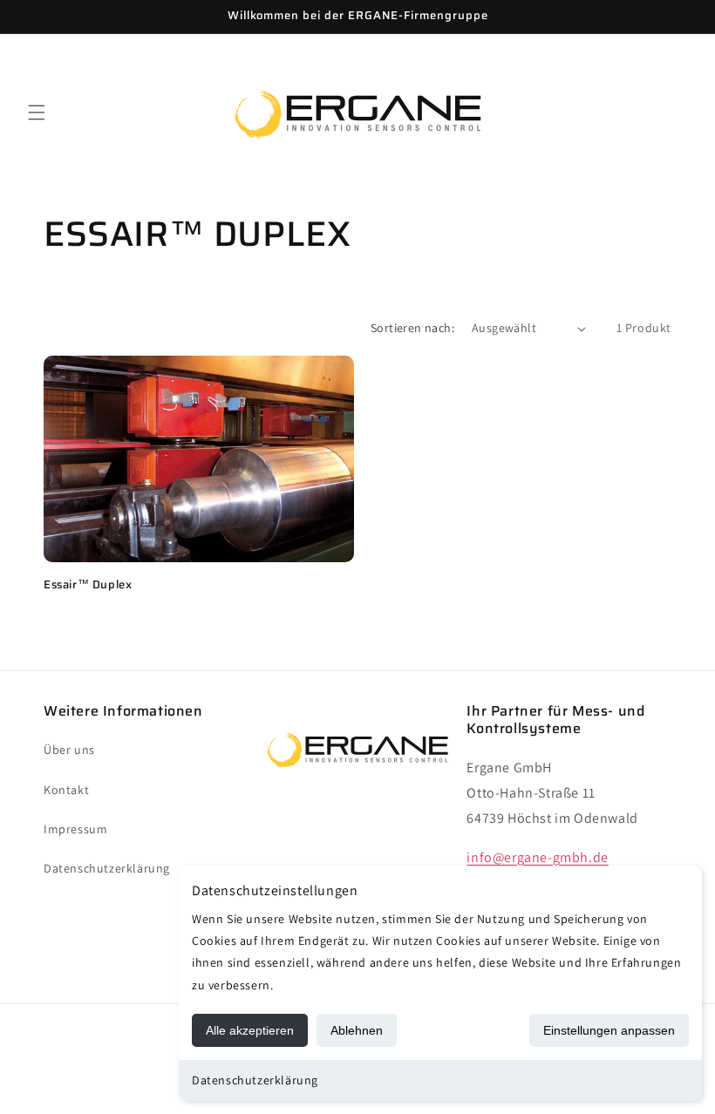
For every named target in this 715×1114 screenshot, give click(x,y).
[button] (36, 112)
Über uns (69, 749)
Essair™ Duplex (88, 585)
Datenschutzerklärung (255, 1080)
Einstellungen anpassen (609, 1030)
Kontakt (66, 790)
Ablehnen (356, 1030)
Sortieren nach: (412, 328)
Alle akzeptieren (250, 1030)
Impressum (75, 829)
